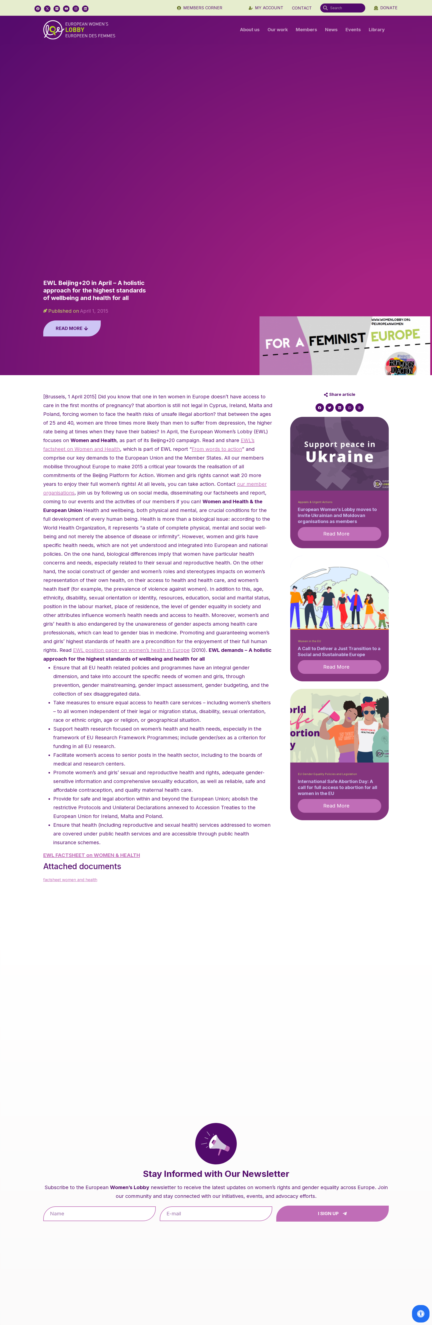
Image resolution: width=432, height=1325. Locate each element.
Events (353, 29)
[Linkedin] (85, 8)
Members (306, 29)
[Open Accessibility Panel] (421, 1314)
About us (250, 29)
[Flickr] (57, 8)
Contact (302, 7)
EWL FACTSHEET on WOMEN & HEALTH (91, 855)
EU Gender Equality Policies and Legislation (327, 774)
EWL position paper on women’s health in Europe (131, 650)
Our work (278, 29)
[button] (320, 407)
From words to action (217, 449)
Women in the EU (309, 641)
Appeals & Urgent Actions (315, 502)
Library (377, 29)
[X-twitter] (47, 8)
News (331, 29)
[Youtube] (66, 8)
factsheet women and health (70, 879)
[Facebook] (37, 8)
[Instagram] (75, 8)
